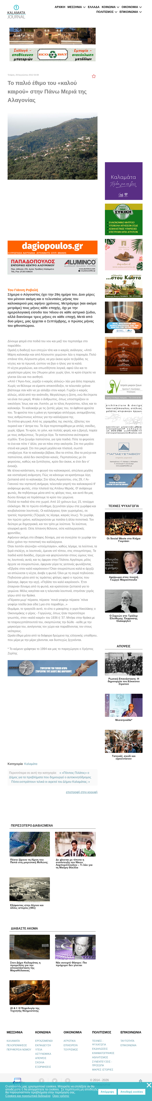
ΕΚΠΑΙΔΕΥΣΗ (43, 1045)
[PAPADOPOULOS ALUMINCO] (53, 267)
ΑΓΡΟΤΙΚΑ (70, 1041)
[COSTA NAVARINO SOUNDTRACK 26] (124, 357)
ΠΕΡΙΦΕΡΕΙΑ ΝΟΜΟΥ (19, 1049)
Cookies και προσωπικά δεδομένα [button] (27, 1095)
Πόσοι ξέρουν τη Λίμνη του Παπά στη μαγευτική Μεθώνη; (29, 861)
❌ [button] (149, 1085)
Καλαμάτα (30, 763)
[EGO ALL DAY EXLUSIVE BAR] (52, 37)
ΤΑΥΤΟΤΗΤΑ (127, 1041)
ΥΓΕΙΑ (38, 1049)
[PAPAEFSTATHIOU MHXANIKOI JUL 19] (124, 455)
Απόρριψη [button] (107, 1091)
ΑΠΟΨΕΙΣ (40, 1058)
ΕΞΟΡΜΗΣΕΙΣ (43, 1067)
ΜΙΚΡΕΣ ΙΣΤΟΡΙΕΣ (102, 1069)
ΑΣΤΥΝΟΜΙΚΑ (43, 1054)
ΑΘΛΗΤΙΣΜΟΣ (100, 1057)
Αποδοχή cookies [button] (131, 1091)
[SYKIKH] (124, 221)
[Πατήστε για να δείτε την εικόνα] (53, 145)
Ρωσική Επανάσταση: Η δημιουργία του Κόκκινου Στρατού (124, 681)
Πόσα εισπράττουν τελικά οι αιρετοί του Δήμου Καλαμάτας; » (50, 781)
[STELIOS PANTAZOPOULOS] (124, 420)
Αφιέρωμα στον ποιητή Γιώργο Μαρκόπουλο (123, 578)
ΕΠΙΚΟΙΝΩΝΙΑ (128, 1045)
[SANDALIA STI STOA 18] (124, 256)
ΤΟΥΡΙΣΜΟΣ (71, 1049)
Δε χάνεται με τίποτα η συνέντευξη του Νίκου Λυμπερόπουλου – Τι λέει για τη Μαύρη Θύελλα (74, 863)
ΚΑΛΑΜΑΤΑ (13, 1041)
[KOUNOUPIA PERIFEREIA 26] (124, 318)
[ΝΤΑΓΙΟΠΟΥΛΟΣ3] (52, 249)
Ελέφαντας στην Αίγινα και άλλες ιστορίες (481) (27, 906)
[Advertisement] (53, 210)
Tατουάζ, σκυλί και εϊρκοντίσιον (124, 757)
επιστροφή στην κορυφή (82, 792)
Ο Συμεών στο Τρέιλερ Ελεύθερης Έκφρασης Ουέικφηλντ (124, 618)
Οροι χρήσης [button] (60, 1095)
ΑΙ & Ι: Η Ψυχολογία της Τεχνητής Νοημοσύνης (24, 1009)
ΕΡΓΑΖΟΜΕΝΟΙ (44, 1041)
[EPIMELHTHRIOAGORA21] (124, 482)
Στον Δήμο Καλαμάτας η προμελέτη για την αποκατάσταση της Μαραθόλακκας (25, 966)
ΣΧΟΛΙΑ (39, 1062)
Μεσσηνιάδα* (123, 719)
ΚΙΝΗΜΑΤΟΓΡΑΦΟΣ (103, 1053)
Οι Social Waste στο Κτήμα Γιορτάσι (124, 540)
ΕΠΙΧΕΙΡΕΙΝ (70, 1045)
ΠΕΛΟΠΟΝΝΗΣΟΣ (17, 1045)
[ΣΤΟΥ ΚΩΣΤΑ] (124, 287)
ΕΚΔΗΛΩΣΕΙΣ (100, 1048)
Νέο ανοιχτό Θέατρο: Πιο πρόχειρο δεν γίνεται (71, 964)
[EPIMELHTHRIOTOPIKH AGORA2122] (53, 669)
